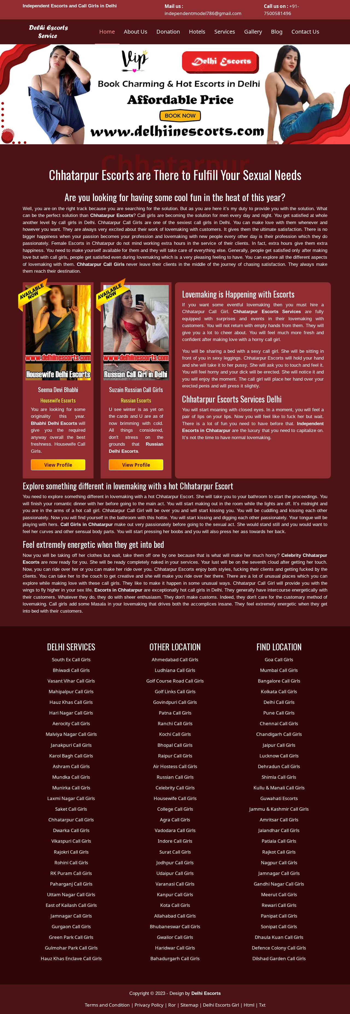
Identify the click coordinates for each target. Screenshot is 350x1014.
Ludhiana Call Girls (175, 670)
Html (249, 1005)
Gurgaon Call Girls (71, 926)
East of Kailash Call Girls (71, 905)
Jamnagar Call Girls (71, 916)
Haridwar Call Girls (175, 948)
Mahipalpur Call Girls (71, 691)
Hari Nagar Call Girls (71, 713)
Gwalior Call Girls (175, 937)
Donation (168, 31)
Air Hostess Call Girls (175, 766)
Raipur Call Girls (175, 756)
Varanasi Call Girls (175, 884)
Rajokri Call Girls (71, 852)
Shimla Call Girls (279, 777)
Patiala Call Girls (279, 841)
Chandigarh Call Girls (279, 734)
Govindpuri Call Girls (175, 702)
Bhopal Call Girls (175, 745)
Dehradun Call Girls (279, 766)
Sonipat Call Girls (279, 926)
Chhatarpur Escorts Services (267, 311)
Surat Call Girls (175, 852)
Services (224, 31)
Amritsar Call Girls (279, 819)
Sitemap (189, 1005)
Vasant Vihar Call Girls (71, 681)
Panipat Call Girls (279, 916)
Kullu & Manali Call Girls (279, 787)
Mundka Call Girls (71, 777)
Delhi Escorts (206, 993)
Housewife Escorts (58, 400)
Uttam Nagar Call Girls (71, 894)
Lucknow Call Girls (279, 756)
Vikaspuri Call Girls (71, 841)
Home (107, 31)
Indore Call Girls (175, 841)
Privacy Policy (149, 1005)
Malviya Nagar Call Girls (71, 734)
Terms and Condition (107, 1005)
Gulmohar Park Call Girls (71, 948)
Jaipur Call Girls (279, 745)
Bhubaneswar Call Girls (175, 926)
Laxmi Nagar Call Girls (71, 798)
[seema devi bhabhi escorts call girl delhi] (58, 332)
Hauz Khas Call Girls (71, 702)
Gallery (253, 31)
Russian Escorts (136, 400)
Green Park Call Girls (71, 937)
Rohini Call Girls (71, 862)
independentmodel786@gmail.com (203, 13)
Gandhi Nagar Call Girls (279, 884)
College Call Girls (175, 809)
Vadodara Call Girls (175, 830)
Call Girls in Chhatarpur (86, 524)
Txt (262, 1005)
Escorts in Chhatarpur (118, 590)
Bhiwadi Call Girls (71, 670)
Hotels (197, 31)
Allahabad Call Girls (175, 916)
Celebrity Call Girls (175, 787)
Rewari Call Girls (279, 905)
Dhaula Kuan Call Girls (279, 937)
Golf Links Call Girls (175, 691)
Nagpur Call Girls (279, 862)
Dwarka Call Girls (71, 830)
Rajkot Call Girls (279, 852)
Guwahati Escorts (279, 798)
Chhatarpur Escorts (111, 215)
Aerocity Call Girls (71, 723)
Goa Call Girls (279, 659)
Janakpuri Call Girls (71, 745)
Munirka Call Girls (71, 787)
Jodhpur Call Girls (175, 862)
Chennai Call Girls (279, 723)
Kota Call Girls (175, 905)
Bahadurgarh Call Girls (175, 958)
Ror (172, 1005)
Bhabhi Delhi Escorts (55, 423)
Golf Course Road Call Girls (175, 681)
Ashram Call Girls (71, 766)
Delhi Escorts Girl (221, 1005)
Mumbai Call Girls (279, 670)
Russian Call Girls (175, 777)
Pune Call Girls (278, 713)
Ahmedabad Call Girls (175, 659)
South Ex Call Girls (71, 659)
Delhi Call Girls (279, 702)
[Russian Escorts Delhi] (136, 332)
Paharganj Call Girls (71, 884)
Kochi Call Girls (175, 734)
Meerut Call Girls (279, 894)
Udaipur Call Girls (175, 873)
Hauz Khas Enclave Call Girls (71, 958)
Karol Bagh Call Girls (71, 756)
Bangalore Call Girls (279, 681)
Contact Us (305, 31)
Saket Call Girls (71, 809)
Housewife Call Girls (175, 798)
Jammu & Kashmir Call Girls (279, 809)
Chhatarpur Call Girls (100, 264)
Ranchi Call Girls (175, 723)
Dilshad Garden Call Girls (279, 958)
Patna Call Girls (175, 713)
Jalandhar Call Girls (278, 830)
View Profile (58, 465)
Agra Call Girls (175, 819)
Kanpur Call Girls (175, 894)
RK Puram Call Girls (71, 873)
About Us (135, 31)
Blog (276, 31)
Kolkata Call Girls (279, 691)
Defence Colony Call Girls (279, 948)
